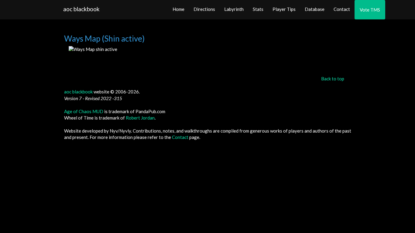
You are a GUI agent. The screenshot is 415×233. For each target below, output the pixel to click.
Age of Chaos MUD (83, 111)
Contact (342, 9)
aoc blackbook (81, 8)
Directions (204, 9)
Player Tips (284, 9)
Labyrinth (234, 9)
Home (178, 9)
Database (314, 9)
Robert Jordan (140, 117)
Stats (258, 9)
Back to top (332, 78)
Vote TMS (370, 9)
